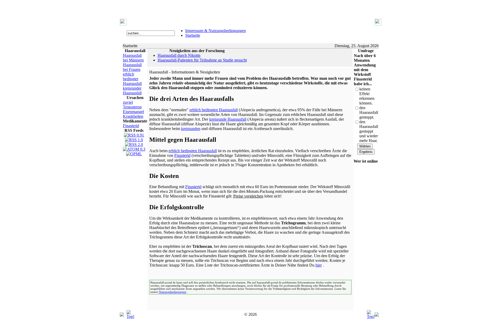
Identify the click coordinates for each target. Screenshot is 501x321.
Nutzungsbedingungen (172, 291)
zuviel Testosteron (132, 104)
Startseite (192, 35)
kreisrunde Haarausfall (227, 119)
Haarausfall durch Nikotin (179, 55)
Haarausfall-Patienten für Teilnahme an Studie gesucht (202, 60)
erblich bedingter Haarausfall (132, 79)
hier (318, 265)
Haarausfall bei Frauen (132, 67)
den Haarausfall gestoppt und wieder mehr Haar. (368, 131)
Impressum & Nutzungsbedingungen (215, 30)
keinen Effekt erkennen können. (366, 96)
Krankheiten (133, 116)
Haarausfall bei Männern (133, 57)
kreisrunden (190, 128)
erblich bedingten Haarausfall (213, 110)
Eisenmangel (133, 111)
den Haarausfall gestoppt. (368, 112)
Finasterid (131, 126)
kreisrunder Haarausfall (132, 90)
